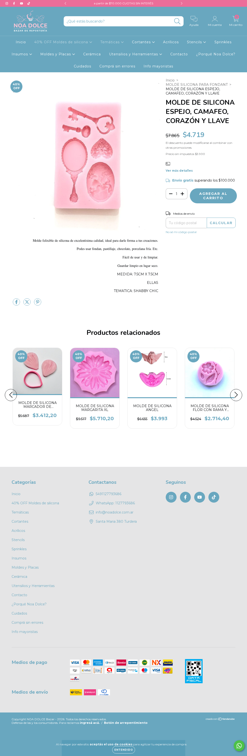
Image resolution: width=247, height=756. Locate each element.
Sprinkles (223, 42)
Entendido (123, 749)
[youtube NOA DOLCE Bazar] (22, 3)
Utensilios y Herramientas (134, 54)
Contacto (179, 54)
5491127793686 (108, 494)
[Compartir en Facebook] (17, 304)
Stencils (195, 42)
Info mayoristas (158, 66)
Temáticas (110, 42)
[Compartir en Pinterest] (37, 304)
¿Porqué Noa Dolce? (215, 54)
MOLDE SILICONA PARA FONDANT (197, 84)
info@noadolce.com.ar (114, 512)
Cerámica (92, 54)
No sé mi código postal (181, 232)
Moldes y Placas (56, 54)
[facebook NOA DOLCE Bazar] (14, 3)
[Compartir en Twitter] (27, 304)
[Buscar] (177, 21)
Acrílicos (171, 42)
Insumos (20, 54)
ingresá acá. (90, 723)
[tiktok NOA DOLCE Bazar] (29, 3)
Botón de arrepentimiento (126, 723)
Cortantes (142, 42)
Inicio (21, 42)
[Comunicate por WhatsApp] (239, 745)
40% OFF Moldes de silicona (61, 42)
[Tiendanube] (220, 719)
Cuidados (82, 66)
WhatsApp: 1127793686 (115, 503)
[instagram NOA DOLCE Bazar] (7, 3)
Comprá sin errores (117, 66)
